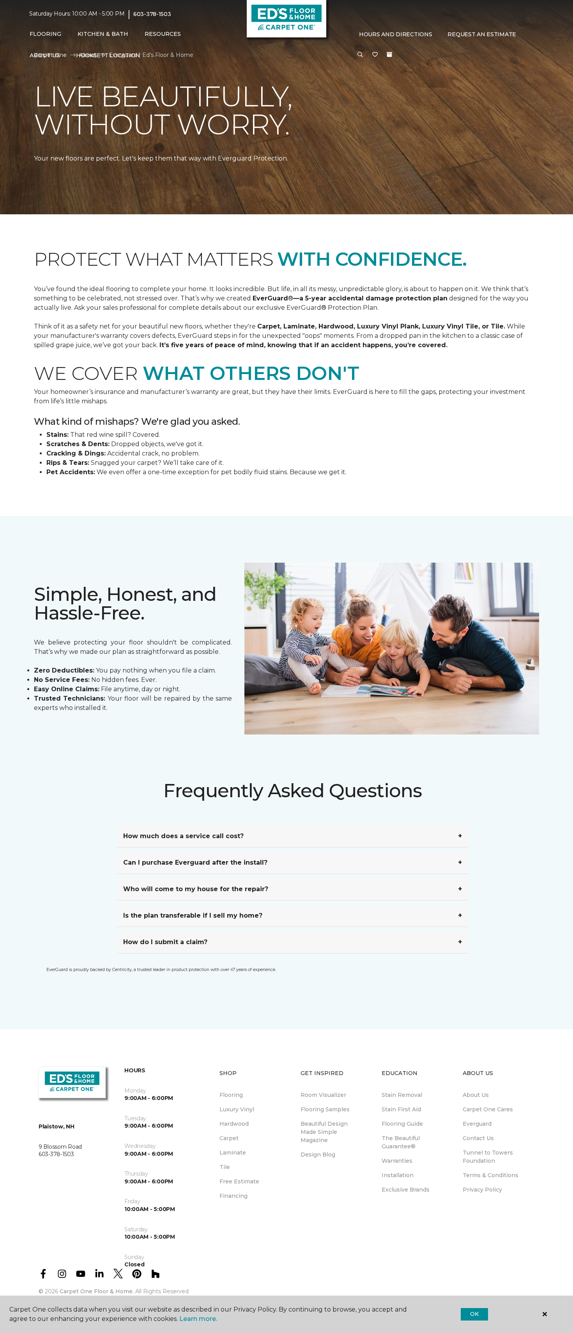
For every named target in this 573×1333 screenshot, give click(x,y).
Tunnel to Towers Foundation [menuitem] (488, 1156)
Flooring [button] (45, 33)
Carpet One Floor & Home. (97, 1291)
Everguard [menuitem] (477, 1123)
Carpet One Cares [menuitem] (488, 1109)
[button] (360, 55)
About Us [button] (45, 55)
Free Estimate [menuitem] (239, 1181)
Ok (474, 1313)
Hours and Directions (395, 34)
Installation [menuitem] (398, 1175)
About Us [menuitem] (476, 1094)
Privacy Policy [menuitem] (482, 1189)
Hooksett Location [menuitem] (108, 55)
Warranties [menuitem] (397, 1160)
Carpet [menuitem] (229, 1138)
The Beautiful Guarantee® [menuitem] (401, 1142)
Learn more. (198, 1318)
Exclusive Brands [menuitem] (406, 1189)
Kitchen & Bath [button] (103, 33)
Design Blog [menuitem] (318, 1154)
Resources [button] (163, 33)
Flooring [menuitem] (231, 1094)
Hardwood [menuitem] (234, 1123)
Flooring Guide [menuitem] (402, 1123)
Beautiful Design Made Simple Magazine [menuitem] (324, 1132)
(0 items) (389, 54)
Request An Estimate (481, 34)
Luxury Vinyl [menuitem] (236, 1109)
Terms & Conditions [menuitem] (490, 1175)
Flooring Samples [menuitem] (325, 1109)
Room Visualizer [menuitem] (323, 1094)
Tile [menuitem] (224, 1167)
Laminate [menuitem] (232, 1152)
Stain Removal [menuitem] (402, 1094)
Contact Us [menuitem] (478, 1138)
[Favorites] (375, 55)
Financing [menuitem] (233, 1195)
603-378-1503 (152, 14)
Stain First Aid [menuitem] (401, 1109)
